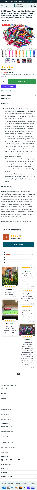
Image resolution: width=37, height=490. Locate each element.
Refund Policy (5, 414)
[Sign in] (31, 6)
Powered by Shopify (28, 483)
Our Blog (4, 393)
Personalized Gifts (7, 431)
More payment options (8, 91)
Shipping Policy (6, 409)
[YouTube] (11, 459)
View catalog (2, 5)
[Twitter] (19, 459)
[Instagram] (2, 460)
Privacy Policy (6, 419)
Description (6, 95)
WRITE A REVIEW (18, 244)
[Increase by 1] (6, 79)
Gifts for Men (5, 437)
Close (18, 464)
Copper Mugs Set (7, 442)
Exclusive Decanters (8, 447)
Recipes (3, 398)
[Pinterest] (6, 460)
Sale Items (4, 452)
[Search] (6, 6)
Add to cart (21, 81)
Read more (30, 1)
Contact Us (5, 404)
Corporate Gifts (6, 426)
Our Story (4, 388)
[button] (2, 1)
